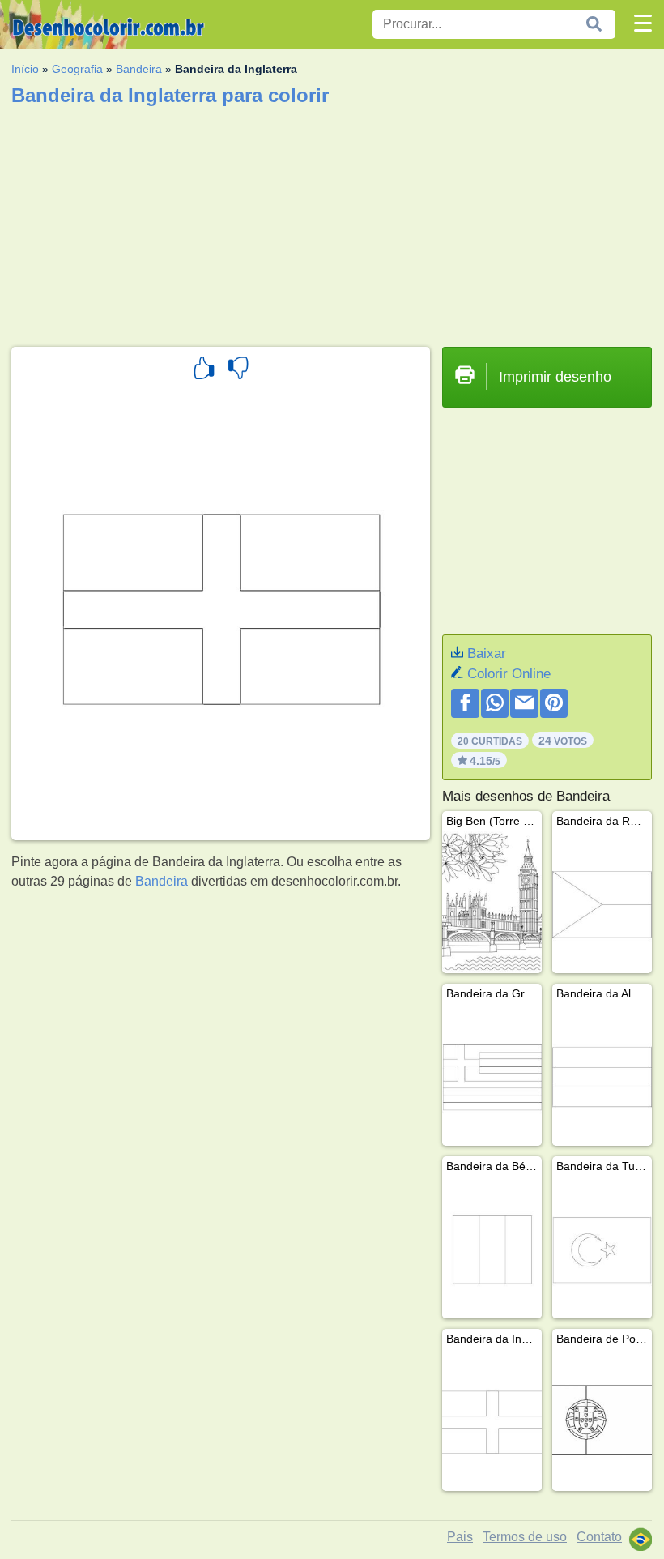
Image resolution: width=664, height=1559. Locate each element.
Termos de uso (525, 1537)
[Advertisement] (331, 221)
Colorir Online (509, 673)
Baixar (486, 653)
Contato (599, 1537)
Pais (460, 1537)
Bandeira (139, 68)
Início (25, 68)
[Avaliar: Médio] (238, 370)
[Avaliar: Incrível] (204, 370)
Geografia (77, 68)
